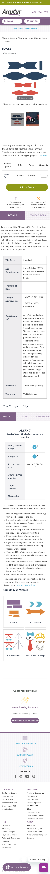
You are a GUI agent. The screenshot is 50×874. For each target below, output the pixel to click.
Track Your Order (9, 844)
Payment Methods (9, 835)
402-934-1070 (8, 799)
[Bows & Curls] (13, 642)
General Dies (16, 38)
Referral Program (34, 832)
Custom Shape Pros (26, 585)
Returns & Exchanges (11, 838)
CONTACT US (25, 766)
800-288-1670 (40, 12)
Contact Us (6, 825)
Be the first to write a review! (25, 720)
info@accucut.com (9, 803)
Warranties (6, 848)
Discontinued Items (35, 819)
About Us (31, 825)
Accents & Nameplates (36, 38)
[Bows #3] (13, 608)
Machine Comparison (36, 793)
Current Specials (34, 803)
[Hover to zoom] (25, 78)
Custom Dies (32, 806)
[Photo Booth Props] (35, 642)
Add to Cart (26, 187)
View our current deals (25, 29)
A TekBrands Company (37, 835)
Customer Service (9, 793)
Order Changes (8, 832)
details (12, 215)
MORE (43, 155)
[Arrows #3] (35, 608)
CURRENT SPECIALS (25, 755)
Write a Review (9, 53)
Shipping (5, 841)
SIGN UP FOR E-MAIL (25, 743)
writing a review (38, 207)
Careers (30, 838)
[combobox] (13, 21)
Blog (29, 809)
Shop (4, 38)
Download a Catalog (36, 815)
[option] (4, 38)
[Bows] (17, 119)
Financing (6, 828)
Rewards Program (34, 828)
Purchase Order (34, 812)
